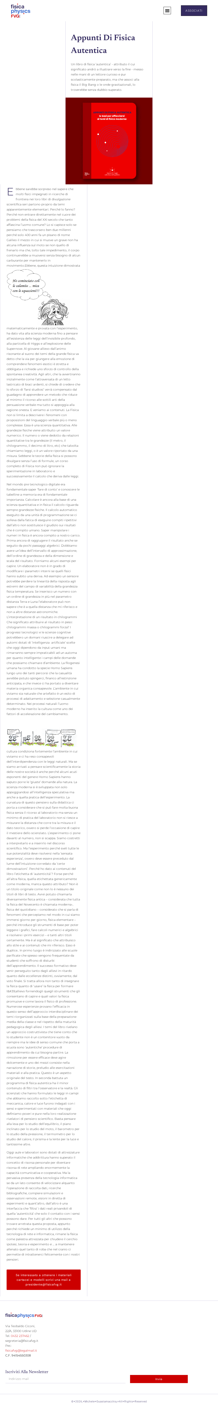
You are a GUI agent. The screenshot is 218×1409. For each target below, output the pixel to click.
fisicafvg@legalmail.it (21, 1350)
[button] (167, 10)
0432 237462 (20, 1336)
